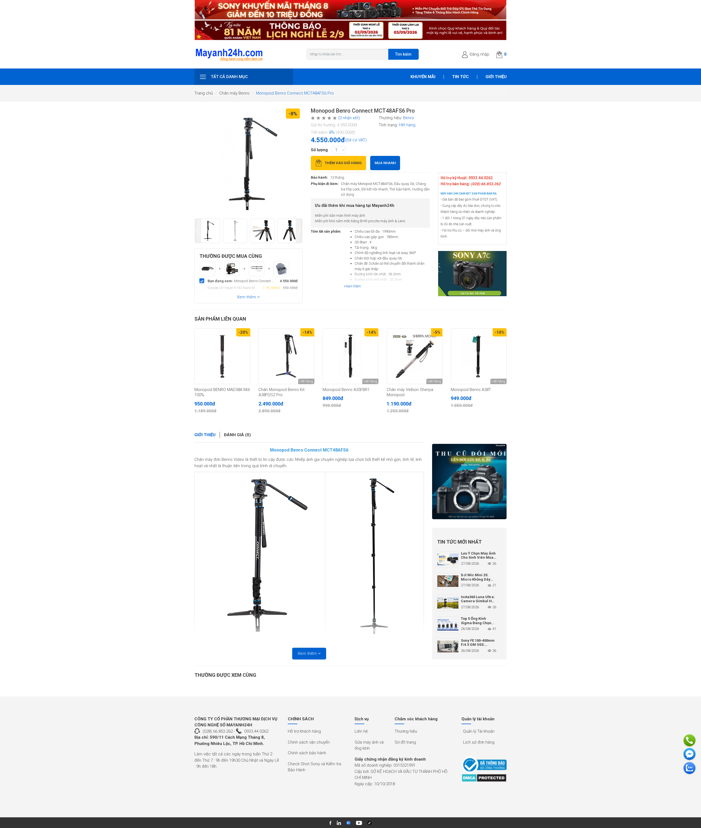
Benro (408, 117)
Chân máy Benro (234, 93)
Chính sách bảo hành (307, 752)
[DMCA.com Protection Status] (484, 778)
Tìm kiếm (403, 54)
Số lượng (319, 149)
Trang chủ (203, 93)
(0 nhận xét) (349, 117)
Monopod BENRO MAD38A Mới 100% (222, 392)
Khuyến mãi (422, 76)
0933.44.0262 (256, 731)
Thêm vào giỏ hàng (343, 163)
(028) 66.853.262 (218, 731)
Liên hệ (361, 731)
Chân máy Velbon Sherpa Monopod (410, 392)
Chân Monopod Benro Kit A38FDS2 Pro (281, 392)
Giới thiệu (496, 76)
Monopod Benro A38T (471, 389)
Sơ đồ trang (405, 742)
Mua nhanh (385, 163)
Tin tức (460, 76)
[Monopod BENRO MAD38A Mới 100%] (222, 356)
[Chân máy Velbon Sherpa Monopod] (415, 356)
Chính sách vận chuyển (309, 742)
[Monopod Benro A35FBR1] (350, 356)
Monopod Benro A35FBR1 (346, 389)
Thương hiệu (406, 731)
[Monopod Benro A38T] (479, 356)
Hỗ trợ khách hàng (304, 731)
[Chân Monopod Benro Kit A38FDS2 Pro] (286, 356)
